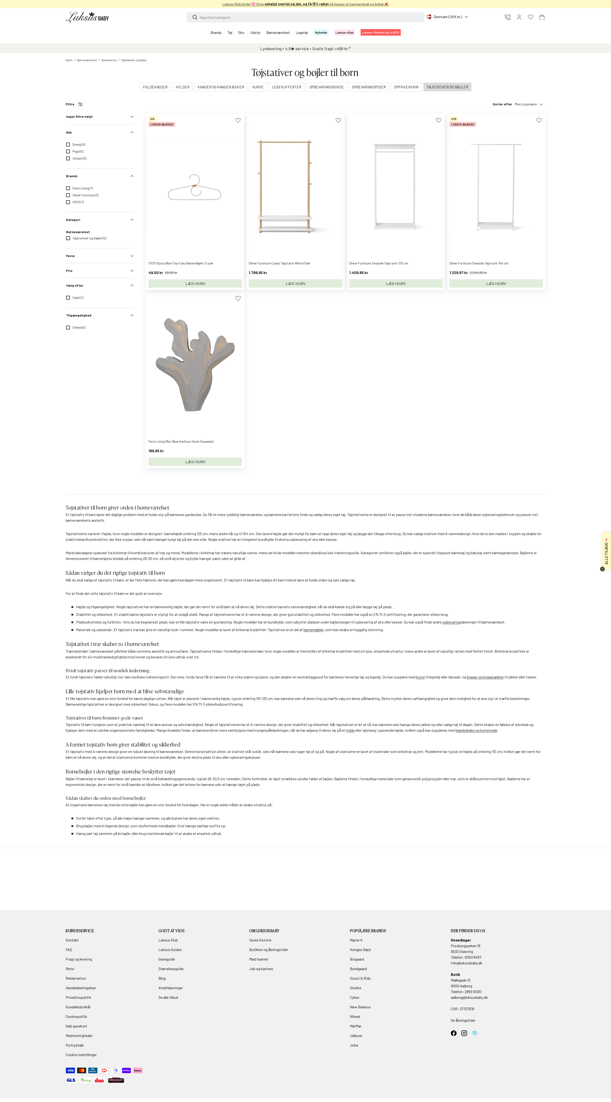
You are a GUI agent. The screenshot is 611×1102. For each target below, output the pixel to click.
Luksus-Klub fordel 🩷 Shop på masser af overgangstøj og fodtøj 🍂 (305, 4)
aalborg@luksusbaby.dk (469, 997)
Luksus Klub (168, 940)
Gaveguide (166, 959)
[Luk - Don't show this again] (602, 569)
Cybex (354, 997)
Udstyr (255, 32)
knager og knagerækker (485, 677)
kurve (420, 677)
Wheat (355, 1016)
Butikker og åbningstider (268, 949)
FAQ (69, 949)
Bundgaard (358, 968)
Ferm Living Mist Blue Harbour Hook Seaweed (180, 441)
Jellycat (356, 1035)
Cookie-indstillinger (81, 1054)
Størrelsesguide (171, 968)
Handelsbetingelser (81, 987)
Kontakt (72, 940)
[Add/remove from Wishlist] (238, 120)
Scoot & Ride (360, 978)
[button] (542, 17)
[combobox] (305, 17)
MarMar (355, 1026)
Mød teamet (258, 959)
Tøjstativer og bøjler (134, 60)
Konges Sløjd (360, 949)
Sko (241, 32)
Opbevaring (108, 60)
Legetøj (302, 32)
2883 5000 (473, 991)
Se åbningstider (463, 1020)
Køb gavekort (76, 1026)
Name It (356, 940)
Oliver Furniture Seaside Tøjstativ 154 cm (478, 263)
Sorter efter (502, 104)
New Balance (360, 1007)
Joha (354, 1045)
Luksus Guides (170, 949)
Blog (162, 978)
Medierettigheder (79, 1035)
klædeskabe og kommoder (476, 730)
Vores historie (260, 940)
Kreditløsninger (170, 987)
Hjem (69, 60)
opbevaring (451, 622)
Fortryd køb (75, 1045)
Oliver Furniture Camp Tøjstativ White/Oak (279, 263)
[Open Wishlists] (530, 17)
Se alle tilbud (168, 997)
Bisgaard (357, 959)
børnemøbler (313, 629)
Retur (70, 968)
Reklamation (76, 978)
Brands (216, 32)
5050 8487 (473, 957)
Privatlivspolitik (78, 997)
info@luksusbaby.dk (466, 963)
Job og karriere (261, 968)
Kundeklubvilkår (78, 1007)
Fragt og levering (79, 959)
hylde (350, 730)
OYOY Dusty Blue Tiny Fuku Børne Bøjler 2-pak (180, 263)
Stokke (355, 987)
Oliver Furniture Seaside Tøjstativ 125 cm (378, 263)
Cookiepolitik (76, 1016)
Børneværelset (278, 32)
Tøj (229, 32)
